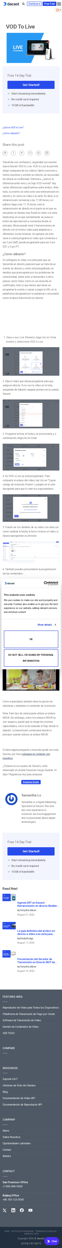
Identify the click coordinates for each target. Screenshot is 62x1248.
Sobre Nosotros (12, 1137)
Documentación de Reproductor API (22, 1104)
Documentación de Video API (19, 1098)
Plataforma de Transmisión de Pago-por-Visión (29, 1014)
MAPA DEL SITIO (31, 1234)
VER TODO (9, 1033)
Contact (7, 1149)
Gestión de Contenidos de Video (21, 1026)
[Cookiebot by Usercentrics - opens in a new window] (44, 583)
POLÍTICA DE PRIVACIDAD (22, 1231)
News (6, 1130)
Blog (5, 1091)
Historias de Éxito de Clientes (19, 1085)
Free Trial (49, 3)
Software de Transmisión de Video (22, 1020)
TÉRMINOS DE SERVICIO (46, 1231)
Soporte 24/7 (10, 1079)
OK (31, 639)
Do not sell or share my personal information (31, 657)
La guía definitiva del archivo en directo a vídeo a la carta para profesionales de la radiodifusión (36, 932)
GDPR (7, 1231)
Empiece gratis (31, 782)
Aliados (7, 1156)
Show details (45, 624)
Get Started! (31, 85)
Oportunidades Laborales (17, 1143)
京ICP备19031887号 (31, 1243)
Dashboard (34, 3)
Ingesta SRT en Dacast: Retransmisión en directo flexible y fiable (38, 904)
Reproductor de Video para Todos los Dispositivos (31, 1007)
